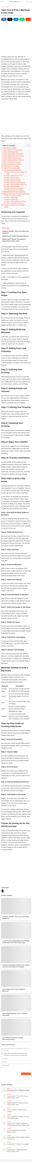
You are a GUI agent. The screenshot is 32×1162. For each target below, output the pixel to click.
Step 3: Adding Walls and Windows (13, 154)
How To (7, 6)
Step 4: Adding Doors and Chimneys (13, 156)
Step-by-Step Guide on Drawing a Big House (16, 194)
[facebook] (3, 19)
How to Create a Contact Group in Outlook (17, 1110)
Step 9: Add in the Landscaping (15, 188)
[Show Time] (23, 15)
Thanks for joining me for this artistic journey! (14, 206)
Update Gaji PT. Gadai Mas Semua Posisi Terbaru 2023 (17, 1150)
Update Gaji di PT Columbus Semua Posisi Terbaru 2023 (17, 1103)
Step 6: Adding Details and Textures (13, 160)
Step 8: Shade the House (13, 186)
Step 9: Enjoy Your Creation (11, 166)
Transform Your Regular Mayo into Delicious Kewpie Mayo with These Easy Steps (16, 941)
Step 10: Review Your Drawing (15, 190)
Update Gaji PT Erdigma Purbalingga (18, 1144)
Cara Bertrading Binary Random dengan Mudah (16, 1131)
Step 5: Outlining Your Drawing (12, 158)
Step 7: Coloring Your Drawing (11, 162)
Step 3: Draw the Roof (12, 199)
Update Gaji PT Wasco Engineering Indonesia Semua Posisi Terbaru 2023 (18, 1124)
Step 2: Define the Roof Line (14, 175)
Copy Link (28, 19)
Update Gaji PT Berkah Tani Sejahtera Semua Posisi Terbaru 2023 (14, 240)
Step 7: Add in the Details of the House (16, 184)
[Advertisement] (16, 38)
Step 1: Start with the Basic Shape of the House (16, 172)
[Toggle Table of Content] (27, 145)
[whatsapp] (22, 19)
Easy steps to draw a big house (12, 170)
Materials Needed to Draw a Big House (15, 192)
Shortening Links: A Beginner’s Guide (18, 1090)
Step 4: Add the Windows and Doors (16, 201)
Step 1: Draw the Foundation (13, 195)
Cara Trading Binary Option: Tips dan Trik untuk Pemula (18, 1117)
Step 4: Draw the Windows (14, 179)
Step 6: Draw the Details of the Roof (16, 182)
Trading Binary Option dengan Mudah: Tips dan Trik (18, 1138)
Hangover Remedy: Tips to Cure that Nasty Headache (15, 232)
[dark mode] (30, 2)
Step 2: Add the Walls (12, 197)
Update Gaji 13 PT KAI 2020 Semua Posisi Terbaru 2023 (17, 1097)
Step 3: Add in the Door (13, 177)
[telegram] (16, 19)
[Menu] (2, 2)
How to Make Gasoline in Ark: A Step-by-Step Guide (14, 1014)
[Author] (2, 891)
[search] (27, 2)
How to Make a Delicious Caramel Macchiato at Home (12, 1038)
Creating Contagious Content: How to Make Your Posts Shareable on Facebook (16, 966)
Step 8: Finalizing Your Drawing (12, 164)
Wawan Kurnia (7, 15)
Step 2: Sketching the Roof (10, 152)
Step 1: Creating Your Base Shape (12, 150)
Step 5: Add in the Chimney (14, 181)
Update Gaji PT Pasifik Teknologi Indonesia (15, 236)
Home (2, 6)
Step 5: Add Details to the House (15, 203)
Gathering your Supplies (10, 148)
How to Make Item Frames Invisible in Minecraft (13, 990)
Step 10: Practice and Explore (11, 168)
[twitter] (10, 19)
